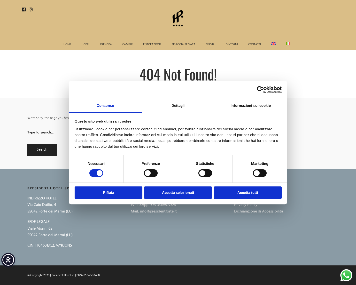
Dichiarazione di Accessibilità (258, 211)
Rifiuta (108, 192)
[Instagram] (31, 10)
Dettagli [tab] (178, 105)
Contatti (254, 44)
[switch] (151, 173)
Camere (127, 44)
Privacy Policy (245, 205)
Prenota (106, 44)
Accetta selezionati (178, 192)
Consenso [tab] (105, 105)
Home (67, 44)
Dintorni (232, 44)
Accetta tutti (247, 192)
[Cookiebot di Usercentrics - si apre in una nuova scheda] (260, 89)
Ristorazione (152, 44)
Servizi (210, 44)
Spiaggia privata (183, 44)
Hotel (86, 44)
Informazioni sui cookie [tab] (251, 105)
